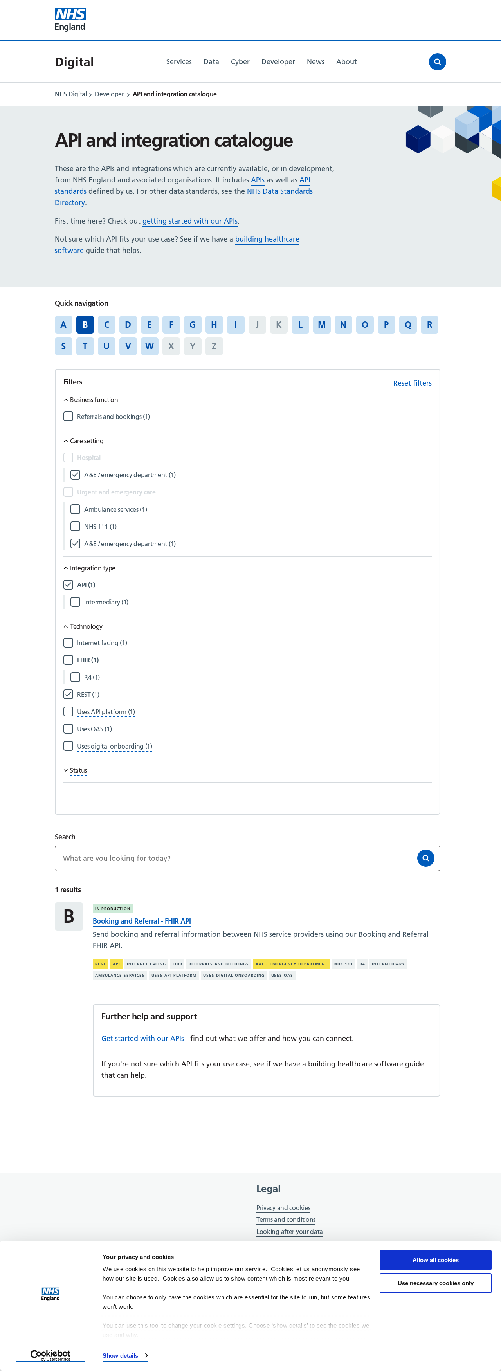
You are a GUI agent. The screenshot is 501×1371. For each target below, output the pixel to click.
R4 (362, 964)
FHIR (177, 964)
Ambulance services (120, 975)
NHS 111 (343, 964)
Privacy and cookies (283, 1208)
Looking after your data (289, 1232)
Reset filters (412, 383)
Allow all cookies (436, 1260)
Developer (109, 94)
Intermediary (388, 964)
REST (100, 964)
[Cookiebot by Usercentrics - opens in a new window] (50, 1356)
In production (112, 908)
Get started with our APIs (142, 1038)
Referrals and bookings (219, 964)
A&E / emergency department (292, 964)
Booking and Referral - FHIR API (142, 920)
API (116, 964)
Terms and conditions (285, 1219)
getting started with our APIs (190, 220)
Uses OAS (282, 975)
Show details (120, 1355)
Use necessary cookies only (436, 1283)
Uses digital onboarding (234, 975)
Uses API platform (173, 975)
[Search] (425, 858)
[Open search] (437, 61)
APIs (258, 179)
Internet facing (146, 964)
